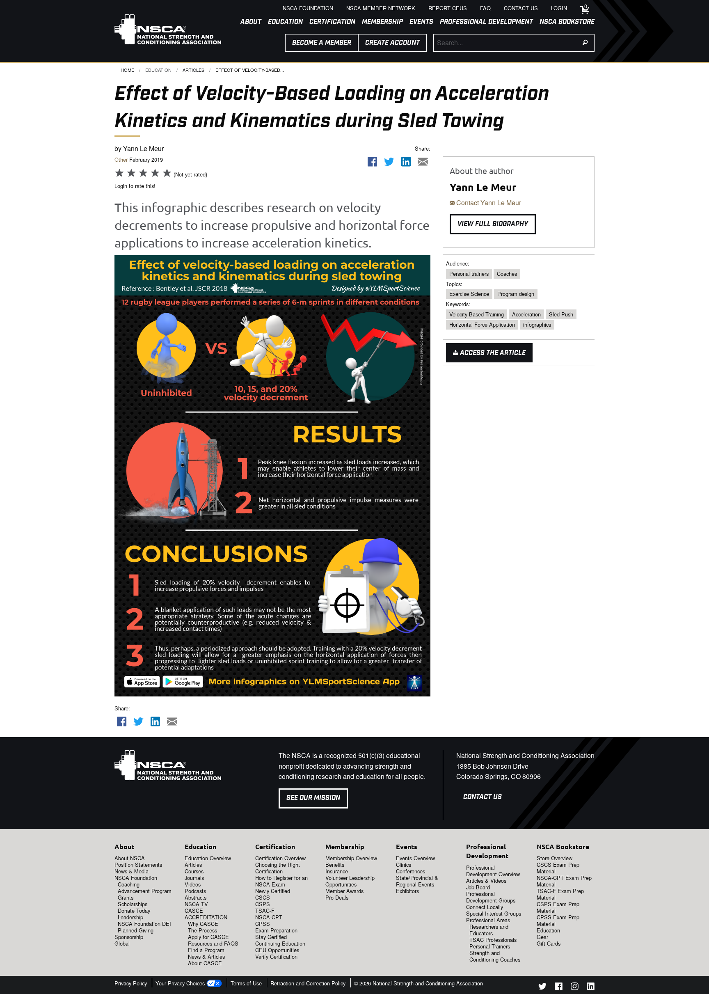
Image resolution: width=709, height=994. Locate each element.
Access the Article (492, 353)
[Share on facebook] (372, 162)
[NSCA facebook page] (559, 987)
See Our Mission (313, 798)
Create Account (392, 43)
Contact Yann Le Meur (488, 202)
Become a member (321, 43)
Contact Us (482, 797)
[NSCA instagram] (575, 987)
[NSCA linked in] (591, 987)
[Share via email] (422, 162)
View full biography (492, 224)
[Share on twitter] (389, 162)
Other (121, 159)
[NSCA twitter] (542, 987)
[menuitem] (247, 22)
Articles (193, 69)
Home (127, 69)
